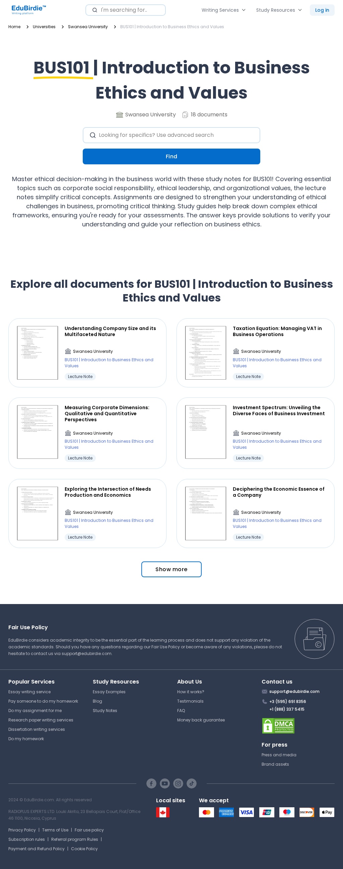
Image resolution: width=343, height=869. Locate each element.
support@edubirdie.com (87, 653)
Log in (322, 10)
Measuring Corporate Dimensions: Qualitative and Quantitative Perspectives (107, 413)
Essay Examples (109, 692)
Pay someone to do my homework (43, 701)
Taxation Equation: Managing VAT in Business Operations (277, 331)
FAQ (181, 710)
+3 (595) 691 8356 (287, 701)
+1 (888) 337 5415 (286, 709)
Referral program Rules (74, 839)
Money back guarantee (201, 720)
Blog (97, 701)
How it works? (190, 692)
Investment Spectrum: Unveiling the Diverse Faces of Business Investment (279, 410)
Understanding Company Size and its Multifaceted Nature (110, 331)
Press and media (279, 755)
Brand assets (275, 764)
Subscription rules (26, 839)
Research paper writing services (40, 720)
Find (172, 156)
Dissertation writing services (36, 729)
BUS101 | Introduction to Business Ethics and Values (109, 363)
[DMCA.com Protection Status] (298, 725)
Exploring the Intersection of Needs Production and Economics (108, 492)
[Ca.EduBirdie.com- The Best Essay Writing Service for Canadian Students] (162, 816)
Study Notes (105, 710)
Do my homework (26, 739)
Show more (171, 569)
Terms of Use (55, 830)
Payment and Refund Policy (36, 849)
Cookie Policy (84, 849)
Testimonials (190, 701)
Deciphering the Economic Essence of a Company (279, 492)
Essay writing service (29, 692)
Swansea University (93, 351)
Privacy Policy (22, 830)
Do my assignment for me (35, 710)
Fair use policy (89, 830)
